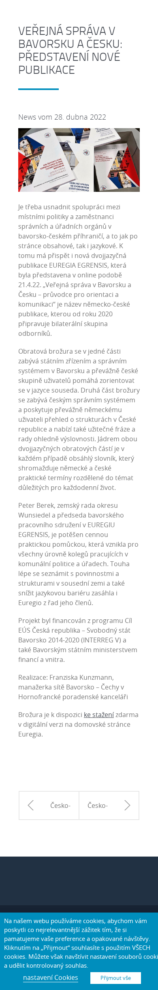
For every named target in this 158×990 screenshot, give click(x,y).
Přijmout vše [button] (115, 977)
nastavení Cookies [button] (50, 977)
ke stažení (99, 714)
